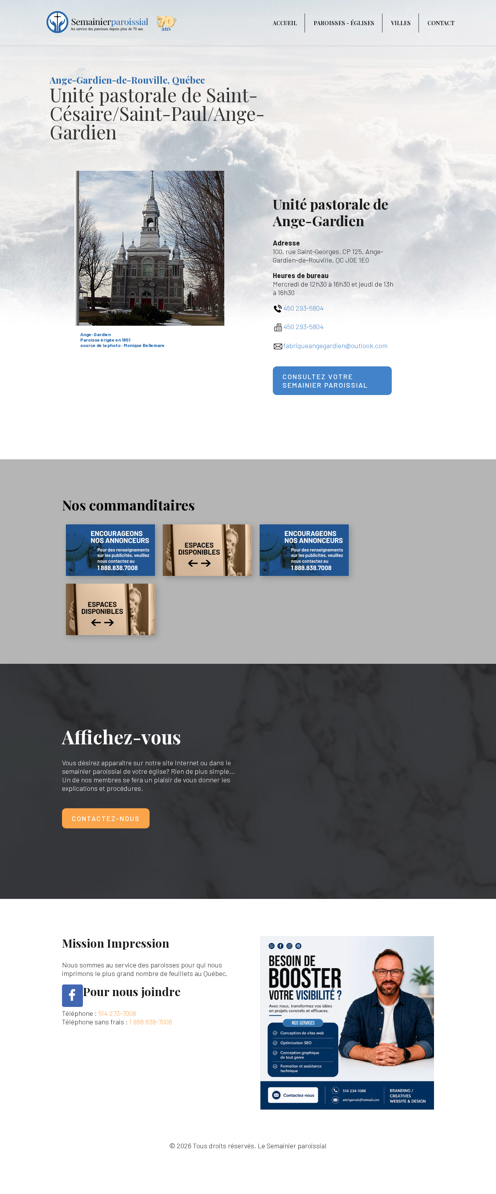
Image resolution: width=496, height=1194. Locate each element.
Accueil (285, 23)
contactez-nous (106, 818)
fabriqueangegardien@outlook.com (335, 345)
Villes (401, 23)
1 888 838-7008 (150, 1021)
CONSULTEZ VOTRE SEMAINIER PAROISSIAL (325, 380)
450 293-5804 (303, 308)
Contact (441, 23)
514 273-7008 (117, 1013)
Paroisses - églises (343, 23)
